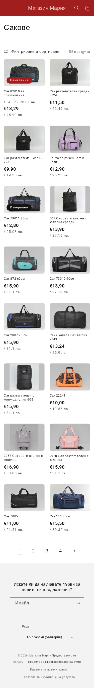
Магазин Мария (40, 655)
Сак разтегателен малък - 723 (24, 160)
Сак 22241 (58, 395)
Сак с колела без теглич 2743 (68, 337)
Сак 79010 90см (62, 278)
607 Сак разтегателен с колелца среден (68, 220)
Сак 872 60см (14, 278)
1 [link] (20, 551)
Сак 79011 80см (16, 218)
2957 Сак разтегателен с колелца (23, 458)
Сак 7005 (11, 516)
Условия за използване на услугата (49, 677)
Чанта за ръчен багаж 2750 (67, 160)
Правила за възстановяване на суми (54, 661)
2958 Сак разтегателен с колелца (69, 458)
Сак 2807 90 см (15, 335)
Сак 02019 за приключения (14, 93)
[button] (6, 8)
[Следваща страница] (74, 550)
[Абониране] (78, 603)
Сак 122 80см (60, 516)
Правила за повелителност (49, 669)
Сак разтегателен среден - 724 (70, 93)
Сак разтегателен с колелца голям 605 (19, 397)
